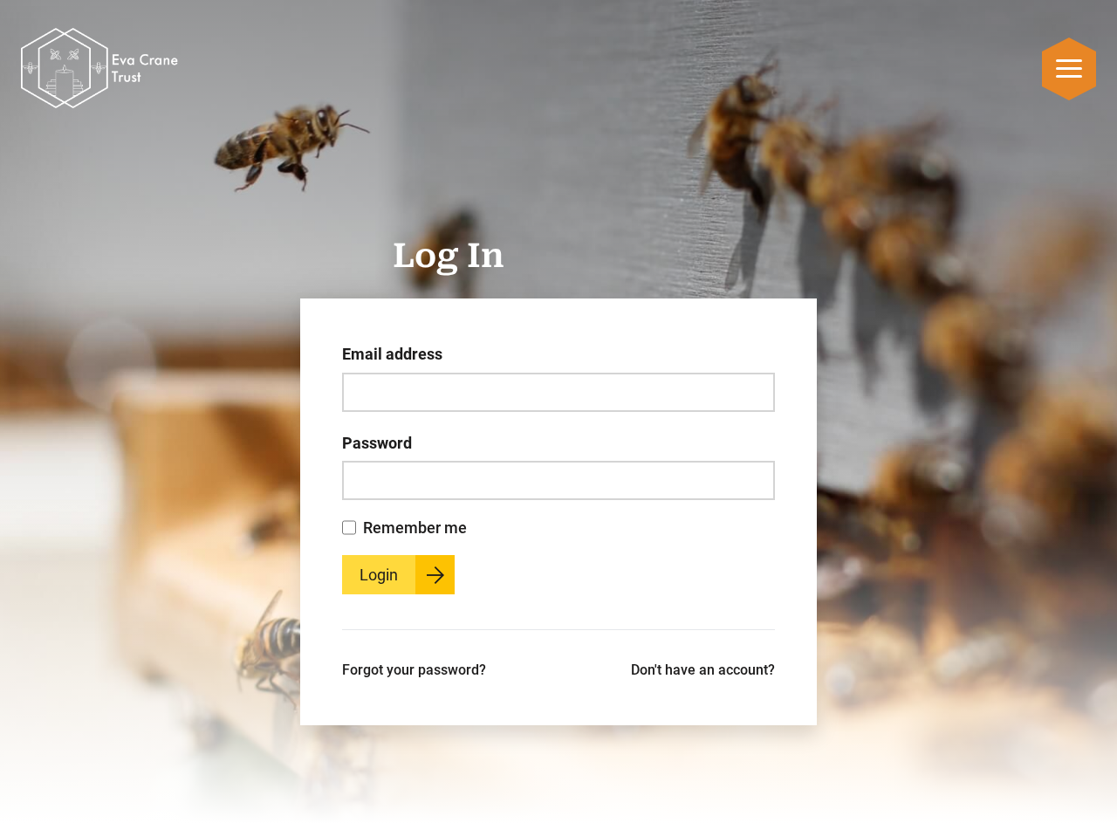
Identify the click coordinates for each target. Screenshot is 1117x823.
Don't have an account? (703, 670)
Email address (392, 354)
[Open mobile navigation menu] (1069, 68)
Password (377, 443)
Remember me (415, 527)
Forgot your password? (414, 670)
